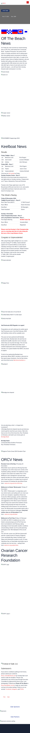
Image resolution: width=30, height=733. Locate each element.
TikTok (22, 689)
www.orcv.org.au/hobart (11, 514)
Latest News (5, 10)
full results (11, 173)
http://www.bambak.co (19, 360)
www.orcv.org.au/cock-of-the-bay (13, 483)
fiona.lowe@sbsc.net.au (7, 685)
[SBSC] (3, 3)
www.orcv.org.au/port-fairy (11, 545)
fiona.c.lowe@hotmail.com (8, 675)
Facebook (8, 689)
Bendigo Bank (5, 436)
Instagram (14, 689)
